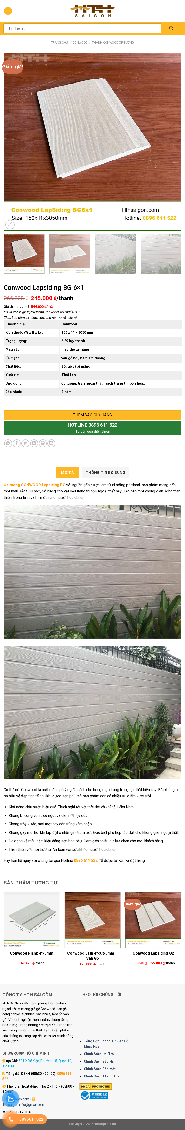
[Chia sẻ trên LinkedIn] (51, 443)
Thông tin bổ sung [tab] (105, 472)
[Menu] (8, 11)
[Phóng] (10, 224)
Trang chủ (59, 42)
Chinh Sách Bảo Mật (100, 1069)
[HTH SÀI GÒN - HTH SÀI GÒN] (92, 11)
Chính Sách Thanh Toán (102, 1076)
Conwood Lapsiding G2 (153, 953)
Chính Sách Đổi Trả (99, 1054)
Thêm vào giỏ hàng (92, 415)
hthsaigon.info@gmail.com (23, 1105)
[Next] (171, 142)
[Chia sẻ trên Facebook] (17, 443)
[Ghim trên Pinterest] (43, 443)
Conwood (80, 42)
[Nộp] (171, 28)
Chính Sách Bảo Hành (101, 1061)
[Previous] (13, 142)
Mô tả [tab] (67, 472)
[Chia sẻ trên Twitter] (25, 443)
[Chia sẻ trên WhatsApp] (8, 443)
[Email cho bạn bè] (34, 443)
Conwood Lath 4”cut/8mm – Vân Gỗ (92, 955)
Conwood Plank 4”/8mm (31, 953)
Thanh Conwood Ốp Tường (113, 42)
